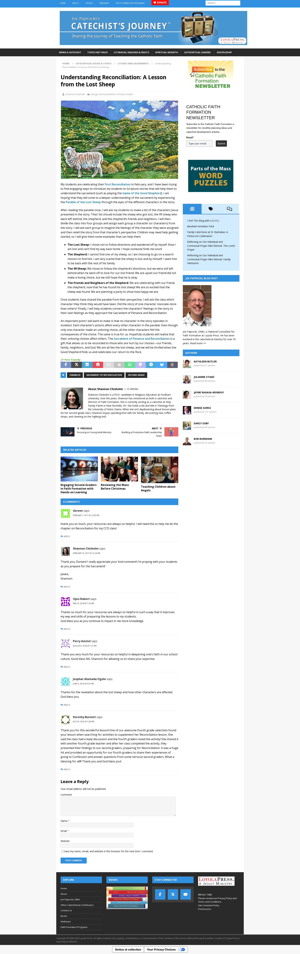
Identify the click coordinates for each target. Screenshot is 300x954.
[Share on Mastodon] (140, 365)
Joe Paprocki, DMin (70, 899)
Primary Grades (125, 94)
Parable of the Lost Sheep (83, 202)
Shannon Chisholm (75, 94)
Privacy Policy (225, 898)
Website (65, 841)
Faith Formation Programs (130, 3)
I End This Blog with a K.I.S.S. (203, 220)
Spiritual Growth (166, 52)
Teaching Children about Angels (158, 488)
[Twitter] (173, 894)
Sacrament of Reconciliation (104, 375)
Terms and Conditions (209, 901)
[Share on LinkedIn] (87, 365)
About (75, 3)
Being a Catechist (70, 52)
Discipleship (224, 52)
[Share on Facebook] (66, 365)
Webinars (104, 3)
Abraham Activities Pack (200, 226)
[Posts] (192, 209)
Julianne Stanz (204, 377)
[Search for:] (223, 2)
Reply (67, 536)
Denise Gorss (202, 408)
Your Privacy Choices (161, 949)
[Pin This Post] (98, 365)
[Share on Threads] (172, 365)
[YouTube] (185, 894)
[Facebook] (160, 894)
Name (64, 820)
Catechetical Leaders (197, 52)
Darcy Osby (201, 423)
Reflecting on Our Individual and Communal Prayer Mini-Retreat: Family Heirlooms (209, 259)
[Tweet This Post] (76, 365)
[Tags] (211, 209)
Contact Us (66, 910)
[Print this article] (119, 365)
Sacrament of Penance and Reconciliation (142, 339)
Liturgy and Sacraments (103, 94)
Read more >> (198, 343)
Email (64, 831)
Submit (221, 143)
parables (75, 375)
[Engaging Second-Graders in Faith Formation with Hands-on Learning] (79, 469)
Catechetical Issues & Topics (93, 63)
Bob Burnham (203, 438)
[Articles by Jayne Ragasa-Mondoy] (187, 397)
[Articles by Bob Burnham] (187, 443)
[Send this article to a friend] (108, 365)
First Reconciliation (118, 184)
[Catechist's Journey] (153, 46)
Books (89, 3)
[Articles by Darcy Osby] (187, 427)
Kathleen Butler (205, 361)
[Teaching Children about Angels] (159, 470)
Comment (66, 794)
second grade (136, 375)
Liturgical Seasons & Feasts (131, 52)
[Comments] (229, 209)
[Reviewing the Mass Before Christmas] (119, 469)
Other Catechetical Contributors (77, 905)
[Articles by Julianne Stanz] (187, 381)
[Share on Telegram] (151, 365)
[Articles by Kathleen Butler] (187, 366)
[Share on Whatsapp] (129, 365)
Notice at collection (128, 949)
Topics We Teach (97, 52)
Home (62, 3)
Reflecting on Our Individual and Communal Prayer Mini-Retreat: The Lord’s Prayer (211, 245)
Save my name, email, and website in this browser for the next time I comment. (108, 851)
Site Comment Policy (208, 905)
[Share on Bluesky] (161, 365)
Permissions (204, 909)
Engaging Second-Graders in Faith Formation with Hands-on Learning (79, 488)
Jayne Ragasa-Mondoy (209, 392)
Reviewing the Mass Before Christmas (115, 486)
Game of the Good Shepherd (141, 193)
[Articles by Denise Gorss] (187, 412)
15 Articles (132, 389)
